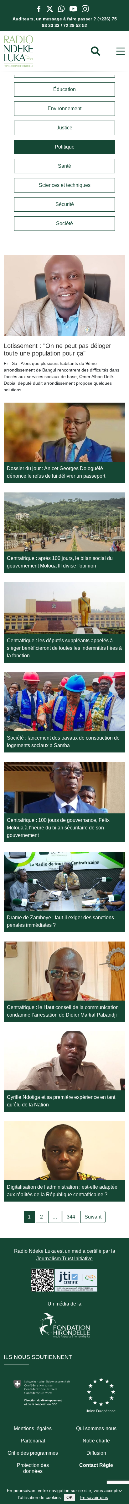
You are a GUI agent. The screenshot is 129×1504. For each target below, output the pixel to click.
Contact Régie (96, 1465)
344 (71, 1216)
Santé (64, 166)
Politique (65, 146)
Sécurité (64, 204)
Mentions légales (33, 1428)
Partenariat (33, 1440)
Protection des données (33, 1468)
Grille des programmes (33, 1453)
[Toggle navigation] (120, 51)
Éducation (64, 89)
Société (64, 223)
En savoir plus (94, 1497)
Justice (64, 127)
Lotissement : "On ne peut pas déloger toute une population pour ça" (57, 349)
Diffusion (96, 1453)
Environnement (64, 108)
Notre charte (96, 1440)
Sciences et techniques (64, 185)
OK (69, 1497)
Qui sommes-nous (96, 1428)
